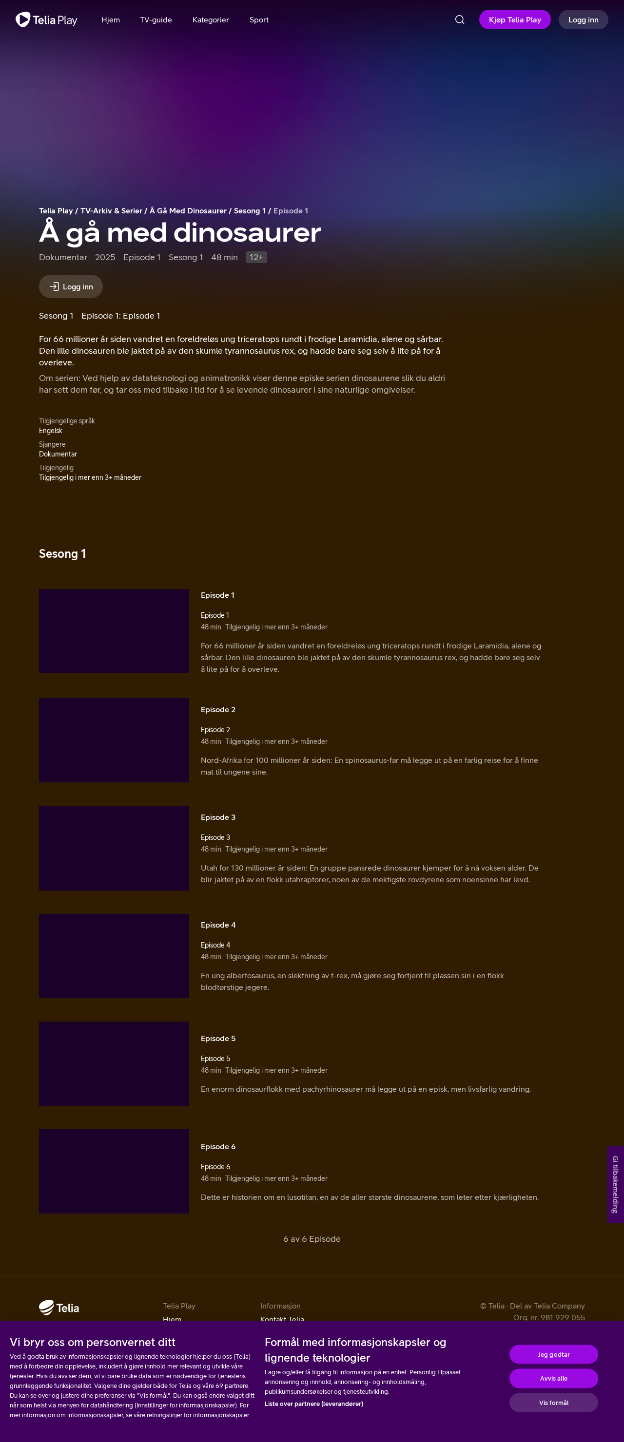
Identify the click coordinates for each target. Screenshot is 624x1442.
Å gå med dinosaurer (188, 210)
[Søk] (459, 19)
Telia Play (56, 210)
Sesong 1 (250, 210)
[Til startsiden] (47, 19)
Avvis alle (553, 1378)
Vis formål (553, 1402)
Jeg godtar (554, 1354)
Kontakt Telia (282, 1319)
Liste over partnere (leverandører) (314, 1403)
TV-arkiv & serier (111, 210)
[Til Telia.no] (59, 1307)
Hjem (172, 1319)
